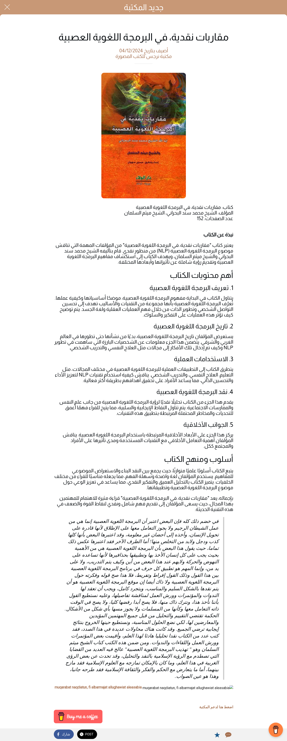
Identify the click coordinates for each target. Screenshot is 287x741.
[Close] (7, 7)
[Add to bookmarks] (217, 734)
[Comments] (227, 734)
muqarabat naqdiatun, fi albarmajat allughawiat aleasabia (98, 687)
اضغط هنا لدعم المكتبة (216, 707)
